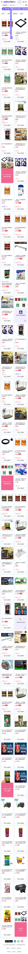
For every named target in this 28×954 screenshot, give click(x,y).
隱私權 (14, 951)
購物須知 (19, 948)
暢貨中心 (10, 15)
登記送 (10, 12)
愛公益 (10, 35)
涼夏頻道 (10, 23)
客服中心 (8, 948)
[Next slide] (12, 23)
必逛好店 (10, 26)
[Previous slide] (2, 23)
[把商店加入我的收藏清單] (25, 321)
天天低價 (10, 20)
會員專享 (10, 32)
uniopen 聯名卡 (17, 9)
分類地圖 (19, 951)
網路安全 (9, 951)
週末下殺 (10, 29)
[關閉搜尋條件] (8, 5)
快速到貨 (10, 18)
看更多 (10, 37)
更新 (24, 944)
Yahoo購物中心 (9, 2)
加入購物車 (7, 41)
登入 (20, 2)
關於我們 (14, 948)
